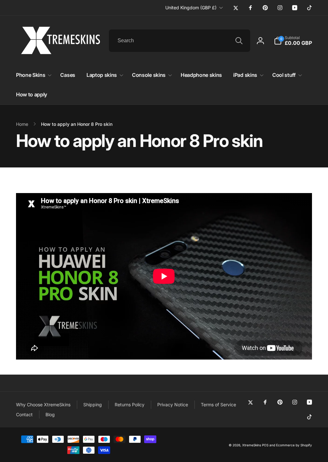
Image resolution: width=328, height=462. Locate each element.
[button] (293, 40)
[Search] (239, 40)
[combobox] (179, 40)
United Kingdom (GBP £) (191, 7)
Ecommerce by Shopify (294, 445)
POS (265, 445)
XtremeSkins (251, 445)
